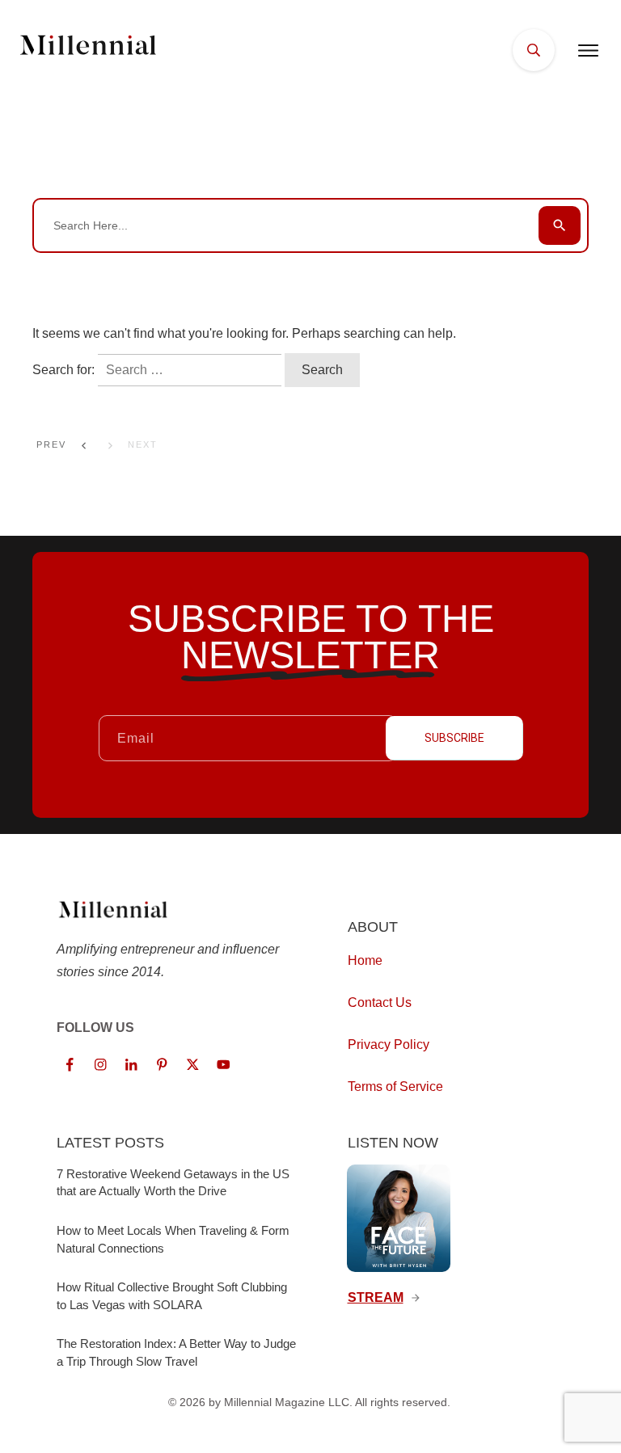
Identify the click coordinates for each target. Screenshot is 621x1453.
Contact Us (380, 1002)
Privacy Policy (388, 1044)
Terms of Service (395, 1086)
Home (365, 960)
